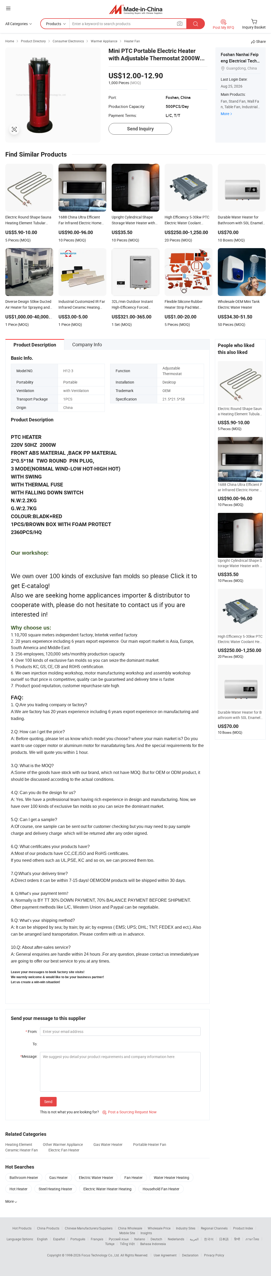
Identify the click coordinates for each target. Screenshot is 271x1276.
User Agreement (165, 1255)
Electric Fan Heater (63, 1149)
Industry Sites (185, 1228)
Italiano (139, 1239)
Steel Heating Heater (55, 1188)
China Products (48, 1228)
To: (35, 1043)
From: (31, 1031)
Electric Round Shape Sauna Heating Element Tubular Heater (240, 411)
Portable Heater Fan (149, 1144)
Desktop (169, 382)
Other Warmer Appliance (63, 1144)
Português (77, 1239)
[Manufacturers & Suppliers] (135, 9)
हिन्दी (237, 1239)
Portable (70, 382)
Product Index (243, 1228)
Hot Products (21, 1228)
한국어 (209, 1239)
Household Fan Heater (161, 1188)
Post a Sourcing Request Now (129, 1111)
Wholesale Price (159, 1228)
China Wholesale (130, 1228)
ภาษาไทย (252, 1239)
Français (97, 1239)
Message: (28, 1056)
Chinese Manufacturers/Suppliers (88, 1228)
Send (48, 1101)
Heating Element (18, 1144)
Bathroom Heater (24, 1177)
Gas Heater (58, 1177)
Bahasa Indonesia (153, 1244)
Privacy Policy (214, 1255)
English (42, 1239)
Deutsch (156, 1239)
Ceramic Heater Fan (21, 1149)
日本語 (224, 1239)
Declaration (190, 1255)
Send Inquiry (140, 128)
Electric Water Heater (96, 1177)
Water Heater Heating (171, 1177)
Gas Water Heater (108, 1144)
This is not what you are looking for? (69, 1111)
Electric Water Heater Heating (107, 1188)
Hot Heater (19, 1188)
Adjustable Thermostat (172, 371)
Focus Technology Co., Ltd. (101, 1255)
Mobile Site (127, 1233)
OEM (166, 390)
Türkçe (109, 1244)
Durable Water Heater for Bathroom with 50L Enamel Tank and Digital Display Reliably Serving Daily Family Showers (240, 715)
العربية (194, 1239)
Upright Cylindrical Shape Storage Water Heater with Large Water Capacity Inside (240, 563)
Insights (146, 1233)
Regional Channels (214, 1228)
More (225, 113)
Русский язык (119, 1239)
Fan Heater (133, 1177)
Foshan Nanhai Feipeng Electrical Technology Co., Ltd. (240, 61)
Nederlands (176, 1239)
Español (59, 1239)
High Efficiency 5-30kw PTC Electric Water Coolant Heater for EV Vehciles (240, 639)
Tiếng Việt (127, 1244)
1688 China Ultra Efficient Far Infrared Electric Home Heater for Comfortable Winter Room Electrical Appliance (240, 487)
